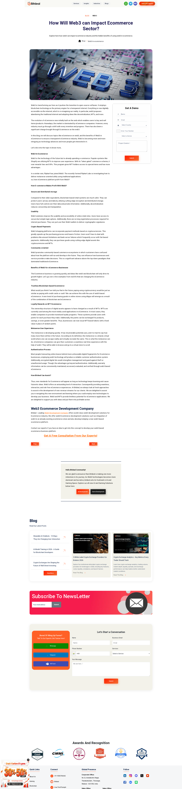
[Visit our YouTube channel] (147, 775)
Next (93, 444)
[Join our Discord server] (136, 775)
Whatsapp (53, 646)
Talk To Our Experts (147, 3)
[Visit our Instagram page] (130, 775)
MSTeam (53, 664)
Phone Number (77, 648)
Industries (97, 3)
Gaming (32, 781)
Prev (34, 444)
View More (50, 573)
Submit (132, 158)
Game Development (98, 491)
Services (76, 3)
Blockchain (33, 786)
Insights (86, 3)
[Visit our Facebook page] (124, 782)
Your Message (77, 659)
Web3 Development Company (56, 413)
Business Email (117, 638)
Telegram (53, 655)
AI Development (83, 491)
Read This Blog (78, 573)
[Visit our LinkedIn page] (124, 775)
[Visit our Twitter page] (141, 775)
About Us (33, 777)
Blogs (107, 3)
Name (74, 638)
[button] (118, 131)
